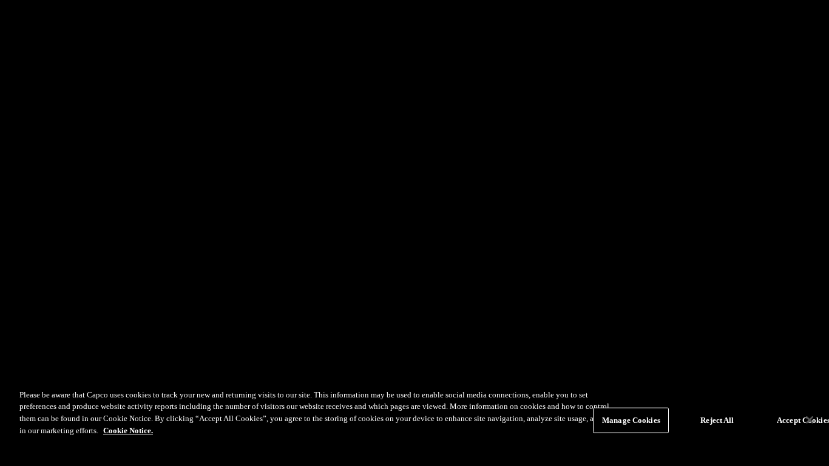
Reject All (717, 420)
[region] (414, 421)
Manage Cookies (631, 420)
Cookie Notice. (128, 429)
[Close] (809, 420)
